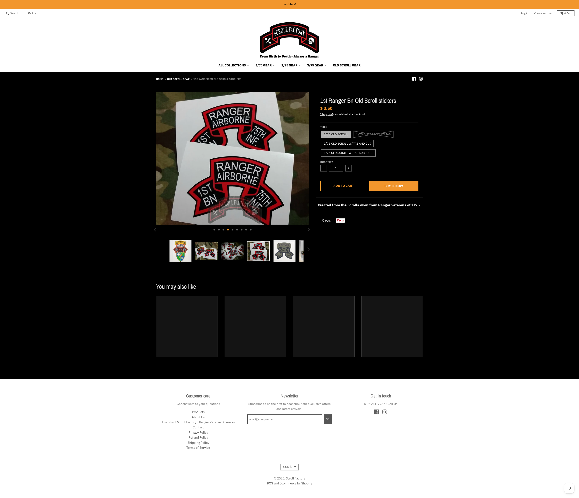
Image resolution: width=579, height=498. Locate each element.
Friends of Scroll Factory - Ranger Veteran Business (198, 422)
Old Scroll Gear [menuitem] (347, 65)
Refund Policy (198, 437)
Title (323, 127)
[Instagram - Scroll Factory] (421, 79)
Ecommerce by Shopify (296, 483)
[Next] (308, 230)
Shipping (326, 114)
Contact (198, 427)
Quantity (326, 162)
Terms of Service (198, 448)
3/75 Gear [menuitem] (315, 65)
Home (159, 79)
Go (328, 419)
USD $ (29, 13)
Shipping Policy (198, 443)
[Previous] (156, 230)
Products (198, 412)
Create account (543, 13)
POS (270, 483)
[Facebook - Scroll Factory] (414, 79)
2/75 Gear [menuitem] (289, 65)
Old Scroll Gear (178, 79)
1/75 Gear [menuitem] (264, 65)
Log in (524, 13)
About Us (198, 417)
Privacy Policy (198, 432)
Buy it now (393, 186)
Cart (567, 13)
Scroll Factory (295, 478)
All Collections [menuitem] (232, 65)
